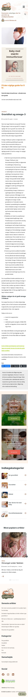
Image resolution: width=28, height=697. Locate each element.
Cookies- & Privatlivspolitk (18, 691)
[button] (1, 556)
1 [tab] (10, 580)
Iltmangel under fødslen (12, 563)
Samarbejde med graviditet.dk (9, 662)
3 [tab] (13, 580)
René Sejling (11, 687)
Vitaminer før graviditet (8, 629)
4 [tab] (15, 580)
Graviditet (4, 111)
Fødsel (3, 561)
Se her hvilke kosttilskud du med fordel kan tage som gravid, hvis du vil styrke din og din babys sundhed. (13, 348)
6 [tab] (18, 580)
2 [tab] (11, 580)
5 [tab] (16, 580)
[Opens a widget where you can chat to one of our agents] (22, 694)
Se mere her (14, 418)
